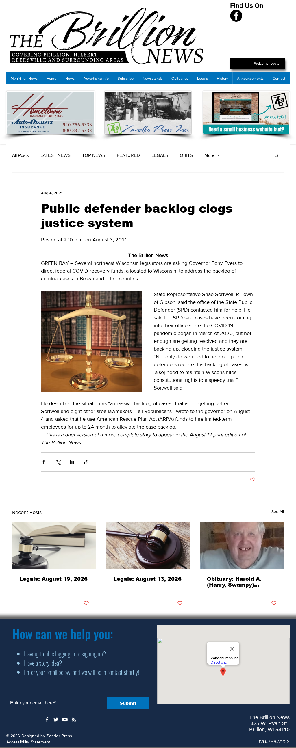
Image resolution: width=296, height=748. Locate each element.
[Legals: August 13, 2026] (148, 545)
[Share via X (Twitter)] (58, 462)
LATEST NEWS (55, 155)
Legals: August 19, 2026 (53, 579)
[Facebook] (236, 16)
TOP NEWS (93, 155)
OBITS (186, 155)
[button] (276, 155)
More (209, 155)
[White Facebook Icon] (47, 719)
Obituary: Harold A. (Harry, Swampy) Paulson (234, 582)
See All (277, 511)
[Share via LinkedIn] (72, 462)
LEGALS (159, 155)
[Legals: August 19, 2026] (54, 545)
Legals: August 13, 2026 (147, 579)
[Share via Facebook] (44, 462)
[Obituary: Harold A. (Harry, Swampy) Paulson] (242, 545)
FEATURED (128, 155)
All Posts (20, 155)
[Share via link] (86, 462)
